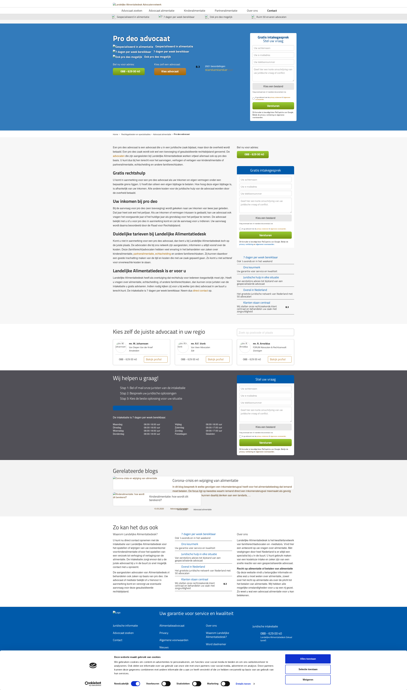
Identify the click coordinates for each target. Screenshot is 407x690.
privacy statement (276, 97)
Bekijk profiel (162, 359)
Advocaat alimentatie (161, 10)
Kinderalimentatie (194, 10)
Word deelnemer (216, 644)
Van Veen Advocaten (147, 347)
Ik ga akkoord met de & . (272, 98)
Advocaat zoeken (131, 10)
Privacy (163, 633)
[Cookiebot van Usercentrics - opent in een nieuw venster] (93, 683)
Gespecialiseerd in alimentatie (133, 17)
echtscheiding (163, 253)
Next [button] (298, 353)
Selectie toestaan (308, 669)
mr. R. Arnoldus (208, 343)
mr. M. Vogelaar (270, 343)
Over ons (252, 10)
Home (115, 134)
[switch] (166, 683)
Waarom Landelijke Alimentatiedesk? (217, 635)
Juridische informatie (125, 625)
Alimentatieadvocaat (171, 625)
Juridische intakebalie (265, 626)
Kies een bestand (273, 86)
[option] (150, 352)
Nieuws (164, 647)
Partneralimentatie (226, 10)
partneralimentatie (144, 253)
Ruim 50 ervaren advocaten (271, 17)
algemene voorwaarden (278, 229)
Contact (272, 10)
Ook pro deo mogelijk (221, 17)
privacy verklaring (267, 114)
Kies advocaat (170, 71)
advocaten (119, 156)
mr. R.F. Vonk (145, 343)
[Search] (288, 332)
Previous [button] (108, 353)
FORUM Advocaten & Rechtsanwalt (216, 347)
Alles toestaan (308, 658)
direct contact (200, 290)
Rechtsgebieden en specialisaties (136, 134)
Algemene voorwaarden (173, 640)
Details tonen (243, 683)
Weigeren (308, 679)
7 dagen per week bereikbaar (179, 17)
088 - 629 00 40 (130, 71)
